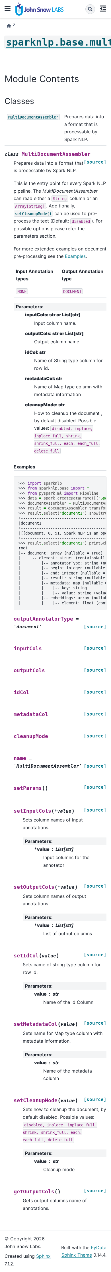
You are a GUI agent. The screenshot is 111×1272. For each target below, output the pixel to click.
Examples (75, 256)
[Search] (90, 9)
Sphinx (43, 1256)
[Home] (9, 26)
